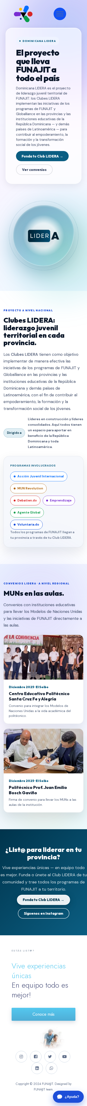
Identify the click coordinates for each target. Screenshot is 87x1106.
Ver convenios (34, 169)
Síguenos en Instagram (43, 913)
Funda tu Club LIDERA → (42, 156)
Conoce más (43, 1014)
